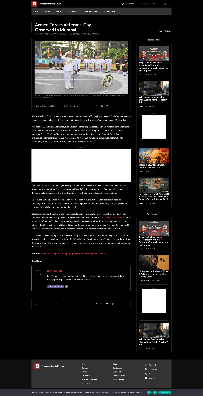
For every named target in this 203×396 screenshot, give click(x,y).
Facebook (152, 365)
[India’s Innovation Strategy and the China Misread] (154, 156)
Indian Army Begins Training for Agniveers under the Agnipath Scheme (73, 253)
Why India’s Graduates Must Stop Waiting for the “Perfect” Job (153, 100)
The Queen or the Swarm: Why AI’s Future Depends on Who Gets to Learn (153, 274)
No (155, 392)
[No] (200, 392)
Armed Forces (44, 304)
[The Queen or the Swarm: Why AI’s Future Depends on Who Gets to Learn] (154, 262)
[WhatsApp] (112, 106)
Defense (168, 31)
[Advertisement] (81, 165)
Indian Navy (117, 218)
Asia (160, 31)
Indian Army (105, 218)
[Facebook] (96, 106)
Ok (149, 392)
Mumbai (54, 304)
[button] (164, 4)
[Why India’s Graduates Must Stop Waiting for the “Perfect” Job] (154, 88)
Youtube (152, 378)
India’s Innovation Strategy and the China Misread (152, 166)
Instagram (153, 369)
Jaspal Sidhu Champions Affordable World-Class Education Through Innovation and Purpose (153, 66)
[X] (101, 106)
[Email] (66, 286)
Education (144, 281)
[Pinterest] (107, 106)
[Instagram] (146, 369)
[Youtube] (146, 378)
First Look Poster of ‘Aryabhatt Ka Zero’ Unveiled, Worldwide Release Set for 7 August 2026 (154, 196)
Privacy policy (165, 392)
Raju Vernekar (54, 270)
